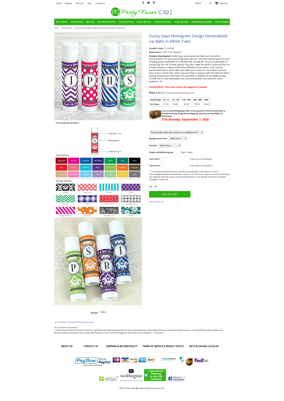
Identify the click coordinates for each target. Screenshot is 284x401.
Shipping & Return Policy (121, 346)
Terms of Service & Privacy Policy (163, 346)
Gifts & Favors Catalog (204, 346)
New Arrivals (77, 22)
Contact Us (100, 3)
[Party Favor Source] (142, 16)
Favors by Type (181, 22)
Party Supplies (222, 22)
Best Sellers (62, 22)
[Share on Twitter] (94, 313)
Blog (89, 3)
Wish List (79, 3)
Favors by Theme (163, 22)
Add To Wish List (156, 201)
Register (68, 3)
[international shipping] (185, 361)
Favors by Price (144, 22)
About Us (66, 346)
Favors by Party (126, 22)
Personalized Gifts (106, 22)
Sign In (59, 3)
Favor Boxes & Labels (202, 22)
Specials (90, 22)
